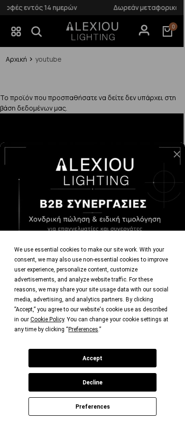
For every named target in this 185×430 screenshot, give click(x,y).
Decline (92, 382)
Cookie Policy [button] (47, 319)
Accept (92, 358)
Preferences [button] (83, 329)
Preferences (92, 406)
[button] (173, 158)
